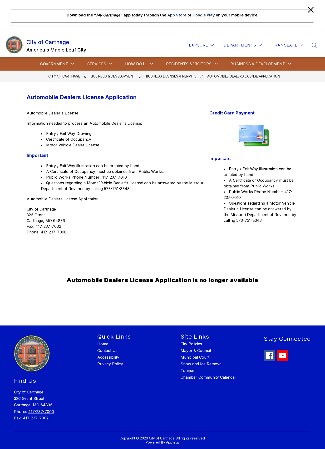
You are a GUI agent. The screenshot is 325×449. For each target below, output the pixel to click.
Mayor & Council (196, 350)
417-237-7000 (41, 411)
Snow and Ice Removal (201, 364)
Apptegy (173, 442)
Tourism (188, 371)
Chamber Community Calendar (208, 377)
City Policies (191, 344)
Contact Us (107, 350)
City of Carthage (64, 76)
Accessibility (108, 357)
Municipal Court (195, 357)
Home (102, 344)
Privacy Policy (110, 364)
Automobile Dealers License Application (243, 76)
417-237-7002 (36, 418)
